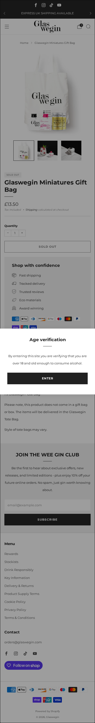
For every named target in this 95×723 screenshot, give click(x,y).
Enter (47, 378)
